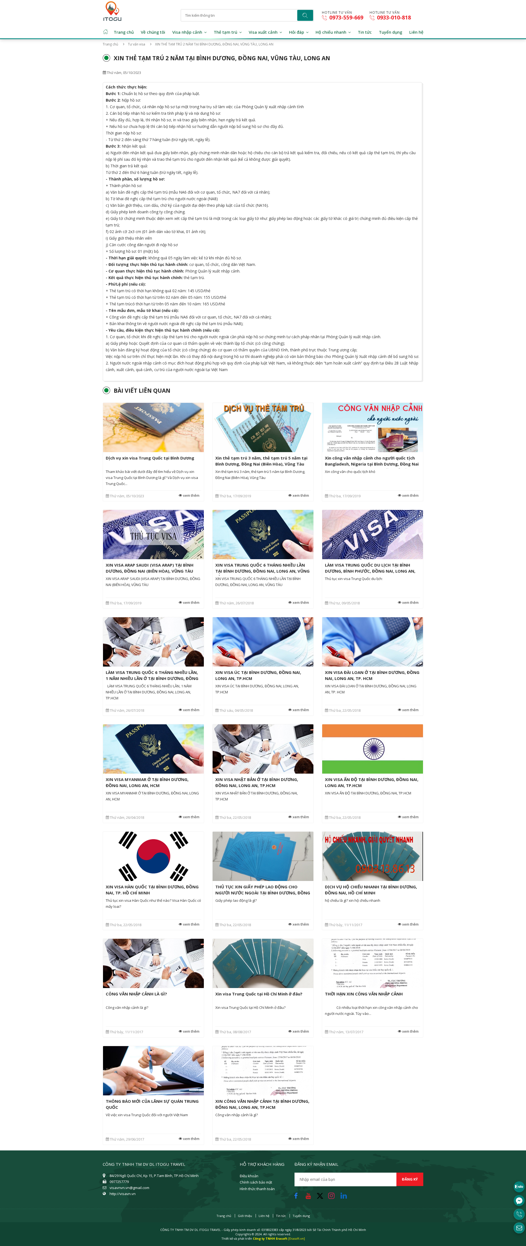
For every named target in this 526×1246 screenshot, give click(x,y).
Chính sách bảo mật (256, 1182)
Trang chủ (124, 32)
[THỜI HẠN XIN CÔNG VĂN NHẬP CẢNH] (372, 963)
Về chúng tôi (153, 32)
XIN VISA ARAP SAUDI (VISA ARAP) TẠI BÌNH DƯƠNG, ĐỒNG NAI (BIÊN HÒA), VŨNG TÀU (149, 568)
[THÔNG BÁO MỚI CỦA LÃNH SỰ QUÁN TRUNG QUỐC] (153, 1070)
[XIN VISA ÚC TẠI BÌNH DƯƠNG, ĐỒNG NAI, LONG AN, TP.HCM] (263, 642)
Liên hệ (416, 32)
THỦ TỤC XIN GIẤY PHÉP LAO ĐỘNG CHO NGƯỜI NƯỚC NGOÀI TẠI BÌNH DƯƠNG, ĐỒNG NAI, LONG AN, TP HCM (262, 893)
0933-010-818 (393, 17)
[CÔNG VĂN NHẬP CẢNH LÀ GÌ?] (153, 963)
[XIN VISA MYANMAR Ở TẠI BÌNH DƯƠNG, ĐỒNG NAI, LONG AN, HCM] (153, 749)
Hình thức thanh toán (257, 1188)
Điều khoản (249, 1175)
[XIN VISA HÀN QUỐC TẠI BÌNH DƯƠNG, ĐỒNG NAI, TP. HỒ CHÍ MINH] (153, 856)
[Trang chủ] (113, 9)
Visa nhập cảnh (187, 32)
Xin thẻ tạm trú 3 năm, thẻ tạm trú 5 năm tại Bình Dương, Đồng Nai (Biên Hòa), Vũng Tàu (261, 461)
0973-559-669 (345, 17)
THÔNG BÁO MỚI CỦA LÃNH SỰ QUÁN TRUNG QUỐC (152, 1104)
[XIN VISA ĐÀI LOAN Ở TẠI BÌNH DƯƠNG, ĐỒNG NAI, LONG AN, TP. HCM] (372, 642)
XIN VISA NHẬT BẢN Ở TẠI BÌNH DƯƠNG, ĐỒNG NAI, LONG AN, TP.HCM (256, 782)
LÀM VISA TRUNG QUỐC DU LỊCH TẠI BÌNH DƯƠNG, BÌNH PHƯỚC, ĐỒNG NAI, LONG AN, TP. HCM (370, 571)
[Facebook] (297, 1194)
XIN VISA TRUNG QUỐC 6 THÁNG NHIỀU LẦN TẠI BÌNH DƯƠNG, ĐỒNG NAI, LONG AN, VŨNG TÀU (262, 571)
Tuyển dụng (390, 32)
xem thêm (190, 495)
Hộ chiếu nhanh (331, 32)
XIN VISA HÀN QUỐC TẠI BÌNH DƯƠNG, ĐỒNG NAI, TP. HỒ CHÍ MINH (152, 889)
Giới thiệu (245, 1216)
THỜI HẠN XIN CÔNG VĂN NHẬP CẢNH (364, 994)
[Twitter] (321, 1198)
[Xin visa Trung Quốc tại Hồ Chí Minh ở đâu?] (263, 963)
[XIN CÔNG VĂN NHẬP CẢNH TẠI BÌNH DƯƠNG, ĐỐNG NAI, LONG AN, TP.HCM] (263, 1070)
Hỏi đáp (296, 32)
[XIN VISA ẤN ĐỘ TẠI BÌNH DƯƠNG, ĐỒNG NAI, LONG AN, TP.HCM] (372, 749)
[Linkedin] (345, 1194)
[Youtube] (310, 1194)
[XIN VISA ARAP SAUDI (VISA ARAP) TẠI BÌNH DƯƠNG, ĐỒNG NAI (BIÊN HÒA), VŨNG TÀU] (153, 534)
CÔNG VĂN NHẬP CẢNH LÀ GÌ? (136, 994)
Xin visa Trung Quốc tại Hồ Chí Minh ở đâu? (258, 994)
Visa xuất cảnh (263, 32)
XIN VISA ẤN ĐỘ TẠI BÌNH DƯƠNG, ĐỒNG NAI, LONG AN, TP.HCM (371, 782)
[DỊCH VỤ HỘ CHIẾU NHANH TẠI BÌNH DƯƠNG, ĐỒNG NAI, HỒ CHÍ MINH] (372, 856)
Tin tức (365, 32)
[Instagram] (333, 1194)
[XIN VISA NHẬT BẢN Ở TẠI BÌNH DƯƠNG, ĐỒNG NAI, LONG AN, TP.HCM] (263, 749)
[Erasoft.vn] (296, 1238)
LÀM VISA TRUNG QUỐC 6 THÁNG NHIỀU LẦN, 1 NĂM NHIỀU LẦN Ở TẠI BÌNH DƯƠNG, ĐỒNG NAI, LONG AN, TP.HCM (152, 678)
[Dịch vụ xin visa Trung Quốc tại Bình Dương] (153, 427)
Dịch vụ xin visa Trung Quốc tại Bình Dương (150, 458)
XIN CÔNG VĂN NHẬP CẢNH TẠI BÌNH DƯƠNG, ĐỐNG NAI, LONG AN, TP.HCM (262, 1104)
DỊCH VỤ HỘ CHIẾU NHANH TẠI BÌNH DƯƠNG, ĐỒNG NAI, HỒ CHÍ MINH (371, 889)
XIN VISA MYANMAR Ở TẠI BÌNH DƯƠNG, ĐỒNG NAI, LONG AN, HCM (147, 782)
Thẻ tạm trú (225, 32)
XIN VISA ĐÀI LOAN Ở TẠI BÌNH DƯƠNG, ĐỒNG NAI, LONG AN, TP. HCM (372, 675)
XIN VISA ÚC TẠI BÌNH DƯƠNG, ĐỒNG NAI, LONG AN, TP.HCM (258, 675)
